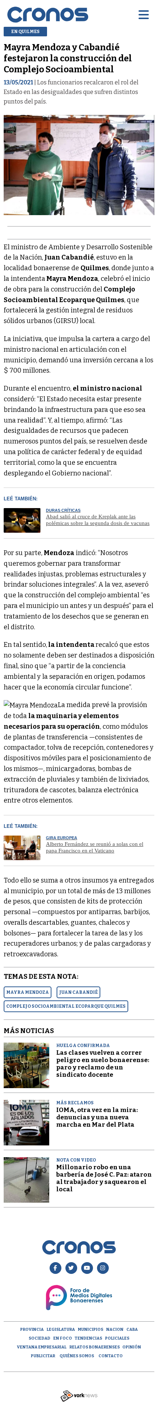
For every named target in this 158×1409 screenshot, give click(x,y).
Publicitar (43, 1356)
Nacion (114, 1329)
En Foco (62, 1338)
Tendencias (88, 1338)
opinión (131, 1347)
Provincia (32, 1329)
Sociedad (39, 1338)
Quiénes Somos (77, 1356)
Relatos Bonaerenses (94, 1347)
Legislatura (61, 1329)
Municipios (90, 1329)
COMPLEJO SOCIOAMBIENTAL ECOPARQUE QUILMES (66, 1006)
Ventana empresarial (42, 1347)
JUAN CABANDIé (78, 992)
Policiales (117, 1338)
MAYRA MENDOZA (27, 992)
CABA (132, 1329)
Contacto (110, 1356)
